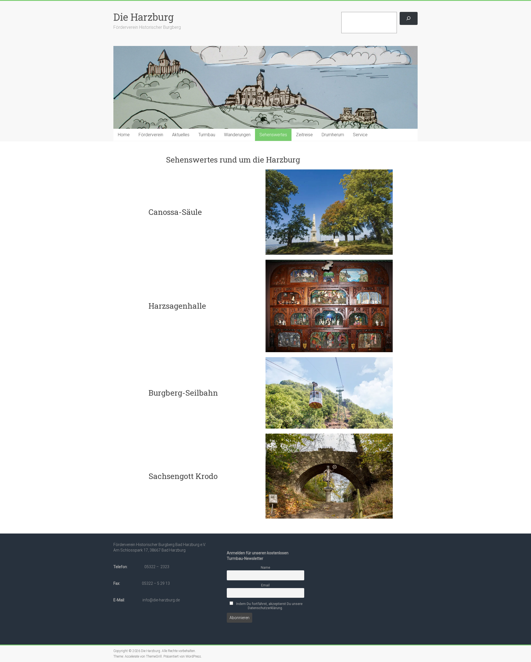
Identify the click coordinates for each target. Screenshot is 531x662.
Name (265, 567)
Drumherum (333, 134)
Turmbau (206, 134)
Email (265, 585)
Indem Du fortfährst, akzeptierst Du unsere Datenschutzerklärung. (269, 606)
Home (124, 134)
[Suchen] (409, 18)
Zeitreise (304, 134)
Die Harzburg (143, 17)
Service (360, 134)
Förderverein (151, 134)
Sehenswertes (273, 134)
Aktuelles (180, 134)
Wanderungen (237, 134)
